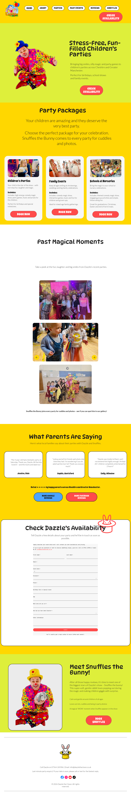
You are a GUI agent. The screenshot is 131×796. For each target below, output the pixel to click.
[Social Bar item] (62, 777)
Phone (35, 582)
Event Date (36, 568)
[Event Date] (34, 571)
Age (34, 596)
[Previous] (36, 357)
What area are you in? (40, 603)
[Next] (94, 357)
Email (35, 562)
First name (36, 555)
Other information (38, 617)
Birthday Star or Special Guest (42, 589)
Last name (69, 555)
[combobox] (65, 578)
